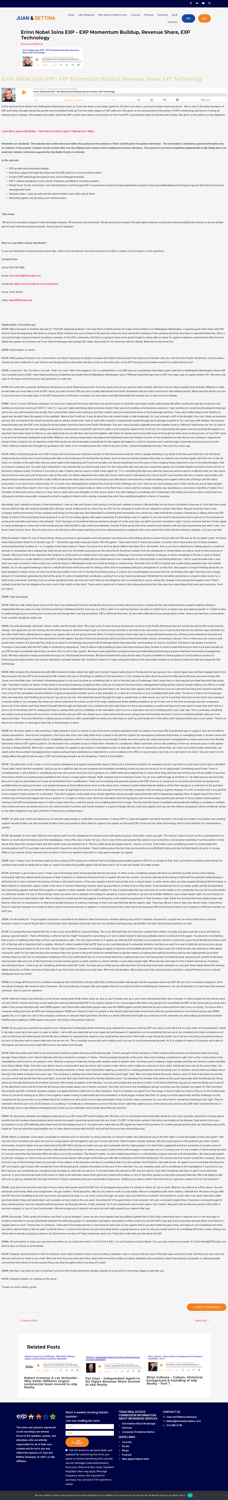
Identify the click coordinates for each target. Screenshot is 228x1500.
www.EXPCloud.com (20, 300)
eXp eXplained (86, 14)
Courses (135, 14)
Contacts (173, 22)
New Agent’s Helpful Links (112, 14)
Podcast (148, 14)
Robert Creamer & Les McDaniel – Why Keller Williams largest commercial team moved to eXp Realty (51, 1382)
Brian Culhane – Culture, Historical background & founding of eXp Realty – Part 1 (175, 1380)
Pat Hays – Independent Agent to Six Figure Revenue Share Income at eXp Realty (112, 1381)
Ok (190, 1495)
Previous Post (27, 1320)
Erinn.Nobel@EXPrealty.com (25, 275)
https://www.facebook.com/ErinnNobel (36, 283)
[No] (224, 1495)
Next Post (202, 1320)
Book (175, 14)
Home (71, 14)
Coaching (162, 14)
